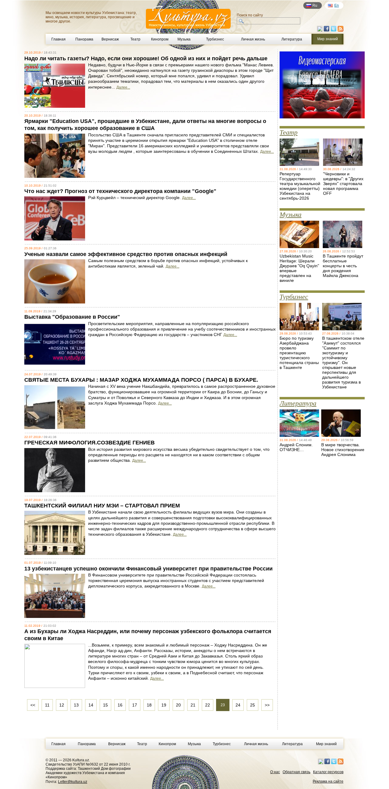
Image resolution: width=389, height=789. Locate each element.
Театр (135, 39)
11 (47, 705)
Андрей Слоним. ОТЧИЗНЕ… (296, 447)
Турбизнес (215, 39)
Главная (58, 39)
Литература (291, 39)
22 (207, 705)
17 (134, 705)
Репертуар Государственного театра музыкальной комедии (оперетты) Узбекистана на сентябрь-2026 (300, 186)
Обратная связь (296, 772)
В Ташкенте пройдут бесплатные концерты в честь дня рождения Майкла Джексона (343, 266)
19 (163, 705)
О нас (275, 772)
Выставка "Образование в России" (72, 317)
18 (149, 705)
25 (252, 705)
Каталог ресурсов (328, 772)
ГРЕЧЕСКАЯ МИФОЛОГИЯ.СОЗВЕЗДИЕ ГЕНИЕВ (89, 443)
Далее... (123, 87)
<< (32, 705)
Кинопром (159, 39)
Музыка (184, 39)
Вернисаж (110, 39)
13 (76, 705)
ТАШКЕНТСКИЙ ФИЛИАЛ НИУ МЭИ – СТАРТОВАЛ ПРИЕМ (102, 506)
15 (105, 705)
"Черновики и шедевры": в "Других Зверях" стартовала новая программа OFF (343, 183)
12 (61, 705)
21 (193, 705)
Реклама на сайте (328, 781)
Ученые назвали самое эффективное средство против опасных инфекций (125, 254)
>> (267, 705)
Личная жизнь (253, 39)
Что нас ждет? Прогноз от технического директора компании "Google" (120, 191)
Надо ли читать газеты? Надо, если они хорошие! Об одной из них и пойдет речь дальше (145, 58)
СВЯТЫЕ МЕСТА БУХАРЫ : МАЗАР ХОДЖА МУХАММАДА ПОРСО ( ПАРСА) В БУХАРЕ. (141, 380)
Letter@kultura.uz (72, 782)
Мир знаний (326, 744)
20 (178, 705)
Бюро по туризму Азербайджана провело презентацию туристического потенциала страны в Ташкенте (299, 353)
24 (238, 705)
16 (120, 705)
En (336, 5)
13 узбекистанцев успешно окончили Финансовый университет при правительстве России (148, 569)
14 (90, 705)
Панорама (84, 39)
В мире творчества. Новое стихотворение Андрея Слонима (342, 449)
